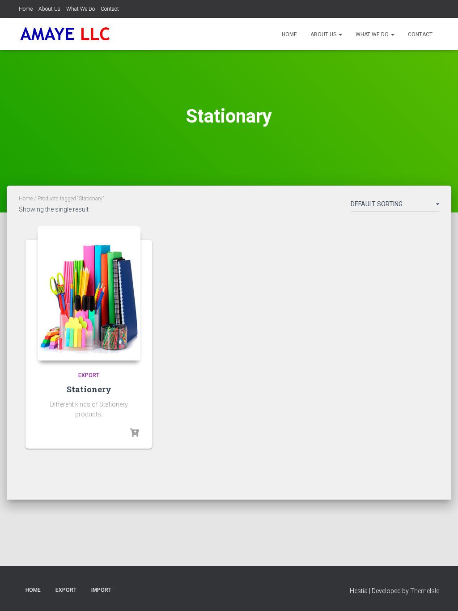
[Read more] (134, 433)
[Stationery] (89, 293)
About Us (49, 9)
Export (88, 375)
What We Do (80, 9)
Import (101, 590)
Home (26, 9)
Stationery (89, 389)
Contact (110, 9)
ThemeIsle (424, 590)
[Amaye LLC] (65, 34)
